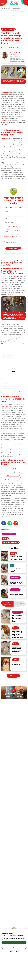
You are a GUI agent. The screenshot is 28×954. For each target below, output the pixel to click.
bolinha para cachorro (12, 476)
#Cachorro (18, 262)
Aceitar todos (14, 943)
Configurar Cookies (14, 951)
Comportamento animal (8, 29)
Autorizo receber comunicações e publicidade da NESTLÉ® (12, 241)
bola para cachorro (8, 138)
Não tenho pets (8, 230)
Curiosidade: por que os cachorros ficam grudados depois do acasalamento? (17, 558)
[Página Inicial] (14, 3)
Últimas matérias (19, 604)
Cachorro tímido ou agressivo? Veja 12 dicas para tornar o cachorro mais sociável (17, 650)
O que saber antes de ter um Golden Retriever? (18, 664)
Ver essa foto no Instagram (9, 374)
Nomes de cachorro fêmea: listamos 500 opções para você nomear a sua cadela (17, 582)
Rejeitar (14, 947)
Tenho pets (18, 230)
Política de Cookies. (17, 938)
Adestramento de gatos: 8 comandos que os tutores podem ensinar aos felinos (17, 619)
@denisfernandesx (6, 261)
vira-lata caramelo (8, 93)
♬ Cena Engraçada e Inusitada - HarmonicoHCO (12, 263)
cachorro (4, 120)
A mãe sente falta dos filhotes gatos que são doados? (16, 570)
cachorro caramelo (13, 276)
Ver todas (13, 675)
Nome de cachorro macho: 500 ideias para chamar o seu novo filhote (16, 594)
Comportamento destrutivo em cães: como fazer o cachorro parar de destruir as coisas (18, 634)
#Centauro (11, 262)
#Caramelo (4, 262)
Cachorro (5, 538)
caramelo (22, 451)
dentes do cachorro (7, 495)
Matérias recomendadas (7, 603)
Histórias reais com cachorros (11, 543)
